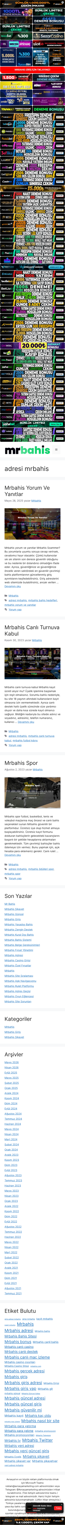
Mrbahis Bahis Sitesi (21, 1336)
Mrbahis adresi (19, 1330)
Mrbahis (13, 595)
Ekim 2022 (11, 1216)
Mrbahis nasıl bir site (40, 1420)
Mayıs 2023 (12, 1190)
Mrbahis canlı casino (19, 1347)
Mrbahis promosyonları (19, 1435)
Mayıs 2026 (12, 1062)
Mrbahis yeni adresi (19, 1446)
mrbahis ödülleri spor (41, 869)
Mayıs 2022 (12, 1242)
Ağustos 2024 (13, 1113)
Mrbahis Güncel (14, 914)
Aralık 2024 (11, 1093)
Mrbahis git (45, 1389)
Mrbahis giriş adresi (23, 1382)
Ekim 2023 (11, 1165)
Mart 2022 (11, 1252)
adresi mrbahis (18, 600)
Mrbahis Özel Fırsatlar (18, 965)
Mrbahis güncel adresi (25, 1398)
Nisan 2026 (12, 1067)
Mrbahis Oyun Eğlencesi (19, 996)
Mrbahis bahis (42, 1331)
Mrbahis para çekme (19, 1431)
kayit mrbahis (44, 1318)
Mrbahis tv (13, 1440)
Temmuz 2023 (13, 1180)
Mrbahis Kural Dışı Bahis (19, 934)
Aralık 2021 (11, 1267)
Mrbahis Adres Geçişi (18, 991)
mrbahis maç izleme (12, 1422)
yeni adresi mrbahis (14, 1465)
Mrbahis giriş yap (20, 1388)
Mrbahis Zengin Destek (19, 929)
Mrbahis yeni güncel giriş (27, 1451)
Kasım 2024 (12, 1098)
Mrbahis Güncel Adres (31, 1394)
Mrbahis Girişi (51, 1383)
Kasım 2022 (12, 1211)
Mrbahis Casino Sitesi (17, 1366)
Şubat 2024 (12, 1144)
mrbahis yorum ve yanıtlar (20, 604)
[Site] (32, 116)
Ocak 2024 (11, 1149)
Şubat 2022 (12, 1257)
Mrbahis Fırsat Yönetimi (19, 950)
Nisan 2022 (11, 1247)
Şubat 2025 (12, 1082)
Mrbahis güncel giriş (23, 1404)
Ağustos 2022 (13, 1226)
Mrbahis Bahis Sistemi (18, 939)
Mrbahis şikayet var (18, 1461)
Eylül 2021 (11, 1283)
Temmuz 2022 (13, 1231)
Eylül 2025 (11, 1072)
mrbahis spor (12, 873)
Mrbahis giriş (16, 1376)
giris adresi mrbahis (13, 1319)
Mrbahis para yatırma (20, 1426)
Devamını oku (13, 586)
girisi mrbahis (28, 1319)
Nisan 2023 (12, 1195)
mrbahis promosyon (45, 1431)
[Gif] (32, 188)
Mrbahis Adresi (14, 955)
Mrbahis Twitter (37, 1440)
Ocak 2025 (11, 1088)
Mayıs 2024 (12, 1129)
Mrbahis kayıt (14, 1415)
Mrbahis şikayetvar (45, 1461)
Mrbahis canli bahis (45, 1342)
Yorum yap (15, 609)
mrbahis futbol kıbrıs (25, 740)
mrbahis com (35, 1366)
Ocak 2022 (11, 1262)
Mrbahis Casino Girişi (17, 960)
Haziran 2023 (13, 1185)
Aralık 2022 (11, 1206)
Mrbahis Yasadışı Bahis (19, 924)
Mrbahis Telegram (43, 1435)
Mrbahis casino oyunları (20, 1362)
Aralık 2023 (11, 1154)
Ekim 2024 (11, 1103)
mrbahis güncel (12, 1393)
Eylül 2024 (11, 1108)
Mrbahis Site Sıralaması (19, 975)
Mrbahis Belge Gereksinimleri (22, 945)
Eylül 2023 (11, 1170)
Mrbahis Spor (21, 763)
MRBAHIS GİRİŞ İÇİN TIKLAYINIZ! (32, 69)
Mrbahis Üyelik (13, 1456)
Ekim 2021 (11, 1278)
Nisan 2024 (12, 1134)
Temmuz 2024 (13, 1118)
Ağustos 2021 (13, 1288)
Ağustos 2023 (13, 1175)
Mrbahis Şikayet (14, 909)
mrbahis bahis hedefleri (42, 600)
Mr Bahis (10, 903)
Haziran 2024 (13, 1124)
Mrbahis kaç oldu (38, 1415)
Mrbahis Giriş (13, 919)
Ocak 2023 (11, 1201)
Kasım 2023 (12, 1159)
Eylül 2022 (11, 1221)
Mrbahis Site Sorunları (18, 1001)
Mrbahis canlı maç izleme (27, 1357)
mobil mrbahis (10, 1325)
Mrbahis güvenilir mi (23, 1409)
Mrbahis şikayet (36, 1456)
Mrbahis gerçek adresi (25, 1371)
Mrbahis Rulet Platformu (19, 986)
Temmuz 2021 (13, 1293)
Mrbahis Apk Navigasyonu (20, 980)
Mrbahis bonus (18, 1341)
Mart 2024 (11, 1139)
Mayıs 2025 (12, 1077)
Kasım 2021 (12, 1272)
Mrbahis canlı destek (21, 1351)
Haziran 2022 (13, 1236)
